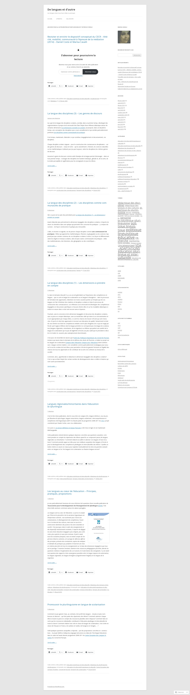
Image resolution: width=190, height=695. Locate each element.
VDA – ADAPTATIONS (124, 191)
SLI (118, 311)
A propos (59, 19)
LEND (119, 280)
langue (78, 270)
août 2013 (121, 122)
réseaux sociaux (123, 181)
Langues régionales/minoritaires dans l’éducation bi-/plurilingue (73, 405)
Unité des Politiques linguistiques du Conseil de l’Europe (91, 338)
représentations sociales (125, 186)
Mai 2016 (120, 108)
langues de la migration (100, 590)
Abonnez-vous (90, 72)
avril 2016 (120, 110)
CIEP (119, 328)
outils (119, 169)
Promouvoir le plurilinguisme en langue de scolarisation (76, 604)
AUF (119, 323)
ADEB (100, 506)
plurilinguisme (52, 667)
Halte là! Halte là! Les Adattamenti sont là (130, 89)
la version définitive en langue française (68, 428)
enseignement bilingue (125, 160)
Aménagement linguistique (126, 361)
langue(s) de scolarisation (72, 590)
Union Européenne (123, 335)
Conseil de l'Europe (64, 669)
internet (120, 162)
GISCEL (120, 309)
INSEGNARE (121, 278)
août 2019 (121, 103)
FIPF (119, 306)
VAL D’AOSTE (69, 19)
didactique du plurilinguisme (98, 476)
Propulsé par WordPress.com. (56, 686)
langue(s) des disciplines (83, 190)
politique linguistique (124, 177)
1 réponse (51, 411)
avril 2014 (120, 120)
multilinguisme (122, 165)
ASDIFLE (120, 299)
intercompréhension (66, 479)
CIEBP (119, 276)
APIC (119, 295)
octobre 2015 (121, 112)
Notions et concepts (124, 385)
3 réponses (51, 609)
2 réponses (51, 290)
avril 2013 (120, 129)
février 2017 (121, 105)
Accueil (50, 19)
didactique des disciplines (98, 188)
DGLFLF (120, 330)
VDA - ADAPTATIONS (129, 246)
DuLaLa (120, 302)
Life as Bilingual (122, 349)
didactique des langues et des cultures (129, 150)
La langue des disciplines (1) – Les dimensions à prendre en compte (76, 284)
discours (120, 158)
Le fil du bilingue (122, 382)
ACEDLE (120, 292)
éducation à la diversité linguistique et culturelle (81, 667)
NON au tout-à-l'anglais (125, 167)
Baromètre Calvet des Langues (127, 363)
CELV (102, 421)
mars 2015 (121, 117)
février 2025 (121, 101)
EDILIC (119, 304)
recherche (121, 184)
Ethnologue (121, 375)
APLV (119, 297)
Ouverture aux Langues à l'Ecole (127, 387)
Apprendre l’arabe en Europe (126, 86)
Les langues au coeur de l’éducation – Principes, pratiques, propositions (72, 492)
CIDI (119, 273)
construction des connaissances (66, 190)
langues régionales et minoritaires (83, 479)
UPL (119, 337)
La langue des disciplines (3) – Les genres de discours (75, 113)
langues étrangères (86, 590)
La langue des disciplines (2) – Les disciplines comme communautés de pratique (77, 204)
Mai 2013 (120, 127)
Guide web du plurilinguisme (126, 380)
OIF (119, 333)
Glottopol (120, 378)
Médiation (54, 101)
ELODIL (120, 368)
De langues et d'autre (61, 9)
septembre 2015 (122, 115)
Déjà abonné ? (78, 76)
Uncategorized (94, 98)
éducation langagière (57, 590)
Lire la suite (52, 166)
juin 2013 (120, 124)
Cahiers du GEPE (123, 366)
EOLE (119, 373)
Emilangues (121, 371)
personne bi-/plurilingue (125, 172)
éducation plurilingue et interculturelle (78, 98)
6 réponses (51, 210)
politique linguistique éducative (127, 179)
